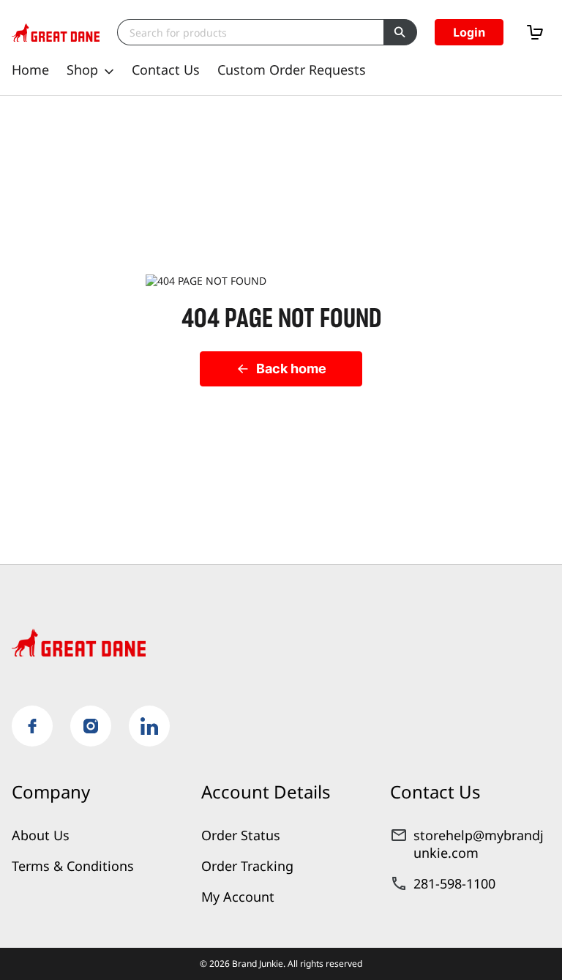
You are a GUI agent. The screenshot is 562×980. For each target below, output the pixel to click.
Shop (82, 69)
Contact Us (166, 69)
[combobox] (250, 32)
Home (30, 69)
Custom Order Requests (291, 69)
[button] (469, 32)
